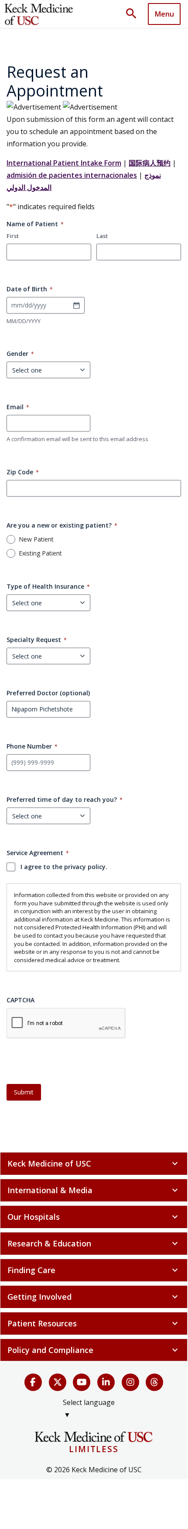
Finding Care (93, 1270)
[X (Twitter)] (57, 1382)
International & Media (93, 1190)
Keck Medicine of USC (93, 1163)
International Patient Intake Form (64, 163)
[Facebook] (33, 1382)
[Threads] (154, 1382)
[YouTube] (81, 1382)
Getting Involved (93, 1297)
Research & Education (93, 1243)
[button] (134, 14)
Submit (24, 1092)
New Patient (36, 539)
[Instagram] (130, 1382)
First (13, 236)
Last (102, 236)
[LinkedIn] (106, 1382)
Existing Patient (40, 553)
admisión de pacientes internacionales (72, 175)
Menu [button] (164, 14)
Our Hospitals (93, 1217)
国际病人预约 (150, 163)
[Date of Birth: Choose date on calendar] (76, 305)
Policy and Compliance (93, 1350)
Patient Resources (93, 1323)
